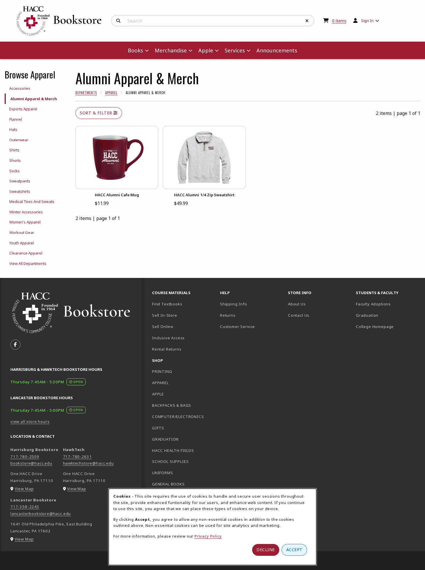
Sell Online (162, 326)
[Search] (118, 21)
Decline (265, 549)
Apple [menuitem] (205, 50)
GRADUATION (165, 439)
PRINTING (162, 371)
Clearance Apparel (25, 253)
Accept (294, 549)
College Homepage (387, 326)
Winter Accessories (26, 212)
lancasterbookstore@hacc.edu (40, 513)
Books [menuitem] (135, 50)
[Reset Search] (307, 21)
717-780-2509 (24, 456)
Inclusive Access (168, 337)
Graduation (367, 315)
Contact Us (298, 315)
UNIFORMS (162, 472)
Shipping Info (233, 304)
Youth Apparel (21, 242)
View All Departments (28, 263)
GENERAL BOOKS (168, 484)
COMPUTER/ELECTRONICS (178, 416)
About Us (297, 304)
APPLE (158, 394)
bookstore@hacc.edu (31, 463)
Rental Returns (167, 349)
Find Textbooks (167, 304)
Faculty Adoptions (373, 304)
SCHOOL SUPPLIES (170, 461)
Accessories (19, 88)
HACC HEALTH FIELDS (173, 450)
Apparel (111, 92)
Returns (228, 315)
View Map (24, 488)
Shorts (15, 160)
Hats (13, 129)
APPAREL (160, 382)
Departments (86, 92)
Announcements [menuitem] (276, 50)
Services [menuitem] (235, 50)
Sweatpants (19, 181)
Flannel (15, 119)
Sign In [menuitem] (367, 20)
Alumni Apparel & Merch (33, 98)
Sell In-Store (164, 315)
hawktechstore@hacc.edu (88, 463)
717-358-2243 (24, 506)
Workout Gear (21, 232)
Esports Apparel (23, 108)
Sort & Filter (96, 113)
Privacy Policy (208, 536)
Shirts (14, 150)
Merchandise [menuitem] (171, 50)
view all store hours (30, 421)
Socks (14, 170)
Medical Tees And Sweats (31, 201)
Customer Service (237, 326)
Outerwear (18, 139)
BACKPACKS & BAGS (171, 405)
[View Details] (116, 157)
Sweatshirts (19, 191)
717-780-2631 (77, 456)
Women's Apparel (24, 222)
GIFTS (158, 427)
